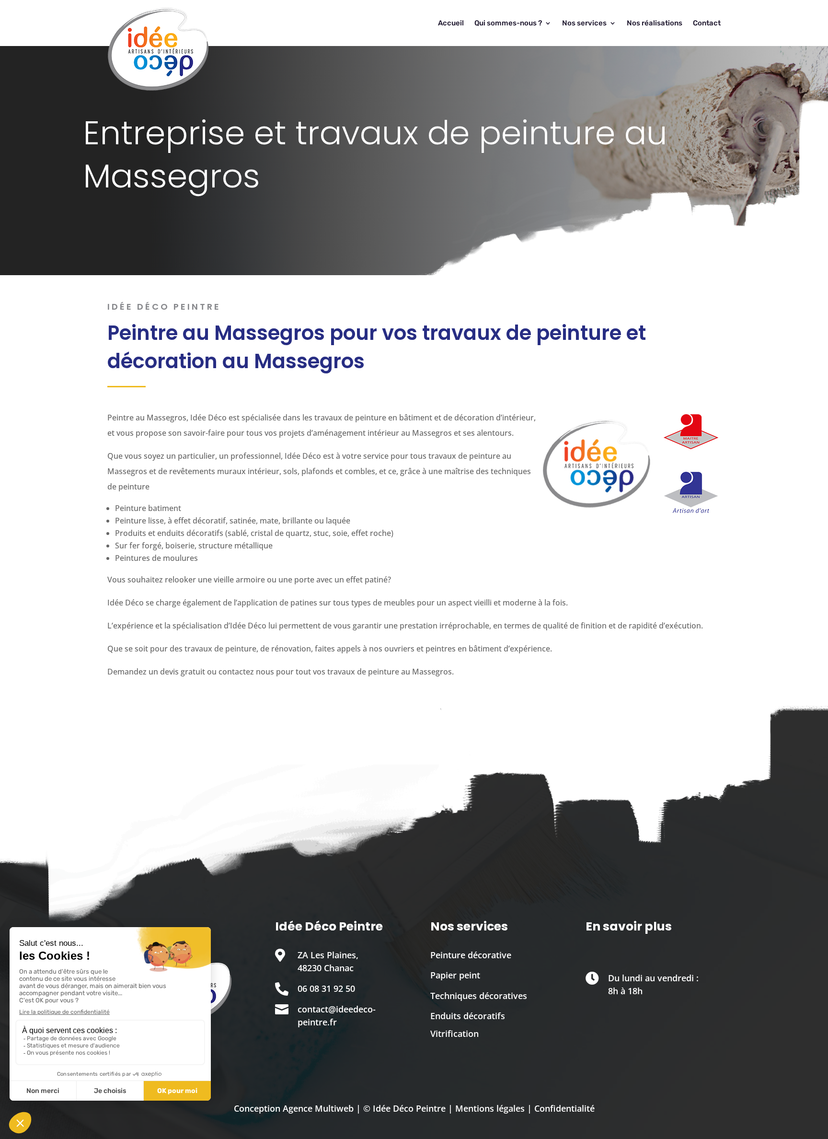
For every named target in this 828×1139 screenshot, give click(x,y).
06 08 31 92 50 (326, 988)
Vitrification (454, 1033)
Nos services (584, 23)
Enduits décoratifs (467, 1016)
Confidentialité (564, 1108)
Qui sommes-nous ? (508, 23)
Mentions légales (490, 1108)
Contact (707, 23)
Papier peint (455, 975)
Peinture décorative (470, 955)
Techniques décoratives (478, 995)
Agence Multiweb (318, 1108)
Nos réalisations (654, 23)
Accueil (451, 23)
